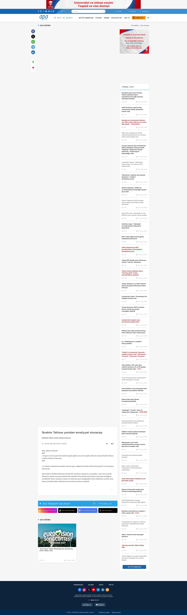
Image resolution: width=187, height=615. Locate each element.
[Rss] (53, 11)
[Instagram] (40, 11)
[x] (89, 590)
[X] (43, 11)
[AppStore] (99, 605)
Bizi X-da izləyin (107, 510)
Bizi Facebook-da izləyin (89, 510)
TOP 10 (111, 585)
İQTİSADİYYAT (116, 18)
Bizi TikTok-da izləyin (68, 510)
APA (43, 453)
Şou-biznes (144, 25)
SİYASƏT (98, 18)
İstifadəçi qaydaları (104, 612)
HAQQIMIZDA (78, 585)
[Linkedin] (51, 11)
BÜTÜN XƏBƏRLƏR (86, 18)
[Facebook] (38, 11)
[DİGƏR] (147, 17)
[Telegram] (48, 11)
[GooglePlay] (87, 605)
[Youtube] (46, 11)
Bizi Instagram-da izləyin (49, 510)
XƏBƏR (106, 18)
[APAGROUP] (93, 600)
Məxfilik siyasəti (116, 612)
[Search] (103, 11)
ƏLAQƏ (91, 585)
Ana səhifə (134, 25)
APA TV (127, 18)
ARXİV (101, 585)
